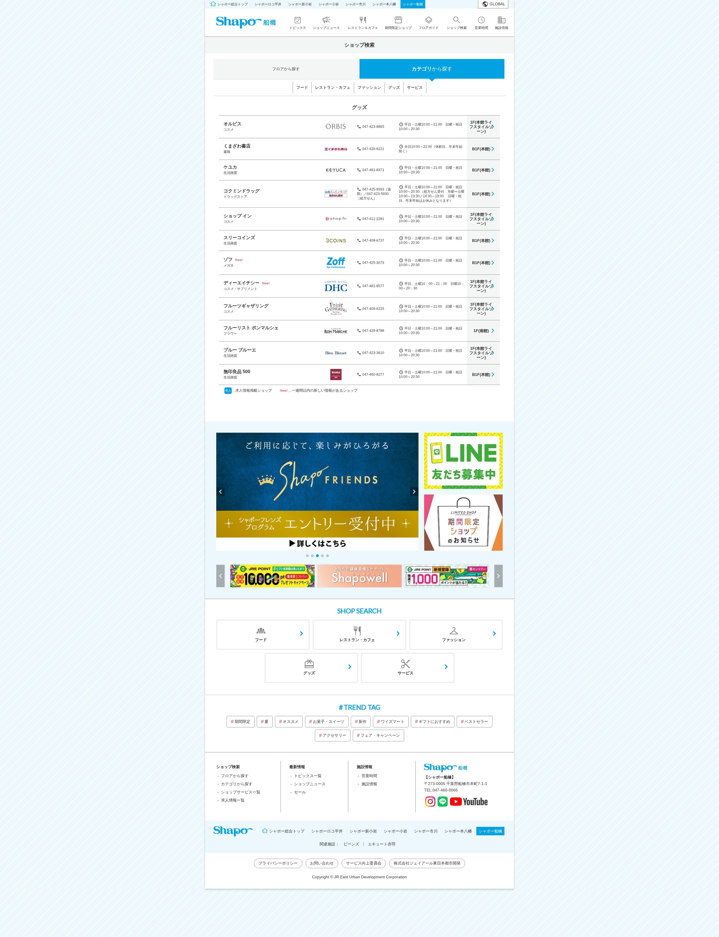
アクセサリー (334, 735)
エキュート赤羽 (381, 844)
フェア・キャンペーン (380, 735)
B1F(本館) (481, 149)
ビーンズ (351, 844)
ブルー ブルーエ (240, 350)
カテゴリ (432, 69)
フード (302, 87)
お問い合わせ (322, 863)
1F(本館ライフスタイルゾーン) (481, 126)
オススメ (291, 721)
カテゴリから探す (236, 784)
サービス (415, 87)
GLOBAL (497, 4)
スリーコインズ (239, 237)
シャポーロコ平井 (267, 4)
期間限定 (242, 721)
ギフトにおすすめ (434, 721)
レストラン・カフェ (333, 87)
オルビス (233, 123)
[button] (307, 555)
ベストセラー (476, 721)
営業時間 (369, 775)
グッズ (394, 87)
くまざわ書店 (237, 146)
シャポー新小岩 (300, 4)
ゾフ (228, 259)
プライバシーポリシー (278, 863)
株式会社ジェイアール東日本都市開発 (427, 863)
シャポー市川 (355, 4)
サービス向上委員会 (363, 863)
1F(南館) (481, 330)
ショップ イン (238, 216)
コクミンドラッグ (242, 191)
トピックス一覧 (308, 775)
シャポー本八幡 (384, 4)
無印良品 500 (237, 371)
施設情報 (369, 784)
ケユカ (230, 167)
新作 (363, 721)
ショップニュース (310, 784)
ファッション (369, 87)
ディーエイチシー (242, 282)
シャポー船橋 (413, 4)
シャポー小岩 (328, 4)
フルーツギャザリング (246, 305)
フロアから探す (235, 775)
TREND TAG (362, 707)
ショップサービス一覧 (240, 792)
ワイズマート (392, 721)
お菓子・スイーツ (328, 721)
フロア (286, 69)
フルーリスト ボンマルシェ (251, 327)
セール (300, 792)
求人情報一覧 (233, 800)
